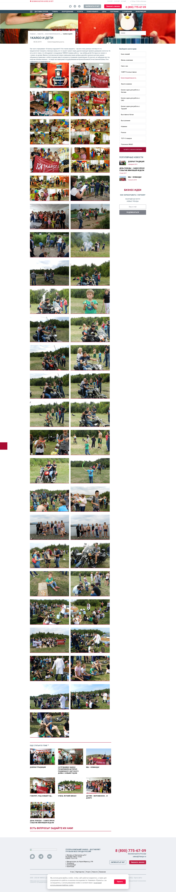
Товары (55, 11)
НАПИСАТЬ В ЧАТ (92, 6)
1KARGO (42, 878)
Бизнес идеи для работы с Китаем (130, 91)
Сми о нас (124, 66)
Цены (104, 11)
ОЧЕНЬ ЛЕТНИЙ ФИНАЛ (67, 796)
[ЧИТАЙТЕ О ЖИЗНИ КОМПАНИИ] (120, 151)
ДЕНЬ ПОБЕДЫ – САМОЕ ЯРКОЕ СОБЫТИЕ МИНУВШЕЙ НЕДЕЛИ (42, 822)
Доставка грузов (41, 11)
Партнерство (80, 872)
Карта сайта (138, 878)
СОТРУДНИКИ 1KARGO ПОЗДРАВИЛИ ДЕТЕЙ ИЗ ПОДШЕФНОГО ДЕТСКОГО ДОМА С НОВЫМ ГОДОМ (68, 770)
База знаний (125, 54)
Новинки (124, 126)
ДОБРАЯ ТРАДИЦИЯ (38, 767)
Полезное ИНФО (127, 144)
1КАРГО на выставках (129, 72)
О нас (72, 872)
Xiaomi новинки (126, 84)
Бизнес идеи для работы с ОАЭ (130, 99)
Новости (40, 34)
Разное (123, 132)
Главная (32, 34)
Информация (141, 11)
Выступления (125, 120)
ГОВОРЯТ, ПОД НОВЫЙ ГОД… (41, 796)
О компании (127, 11)
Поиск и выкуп (92, 11)
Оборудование (67, 11)
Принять (120, 881)
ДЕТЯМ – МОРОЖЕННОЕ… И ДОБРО (97, 797)
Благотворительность (52, 34)
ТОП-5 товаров (126, 138)
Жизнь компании (127, 60)
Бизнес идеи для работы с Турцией (130, 107)
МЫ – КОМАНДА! (92, 767)
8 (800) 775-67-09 (136, 7)
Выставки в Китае (127, 114)
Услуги (80, 11)
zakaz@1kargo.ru (139, 857)
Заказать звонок (113, 6)
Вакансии (102, 872)
